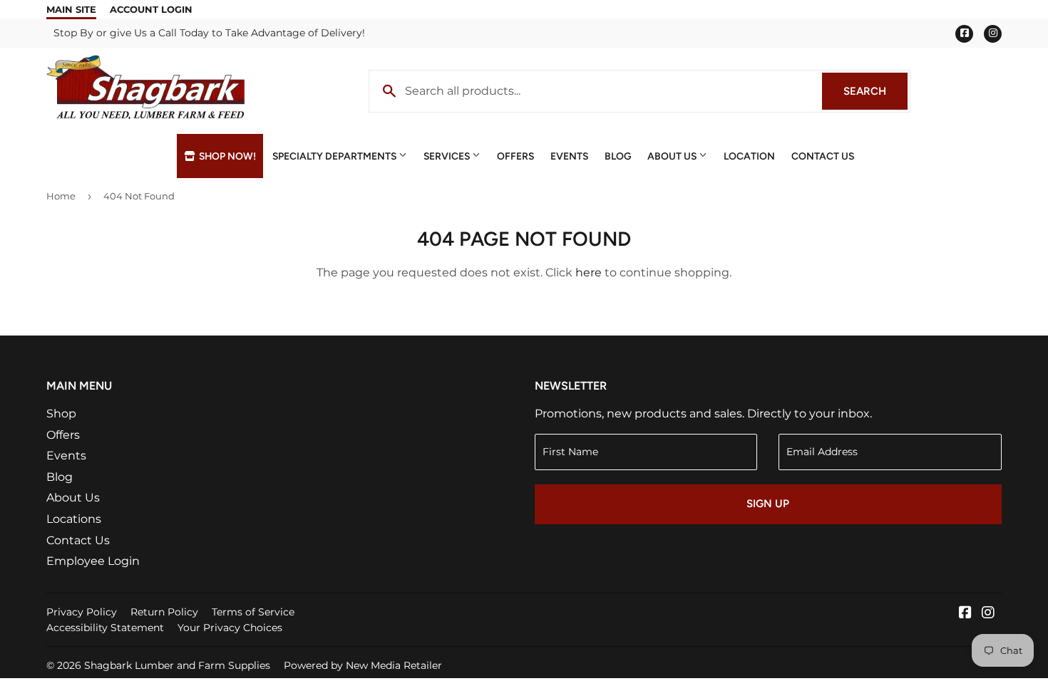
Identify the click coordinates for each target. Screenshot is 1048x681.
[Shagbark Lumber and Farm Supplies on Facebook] (965, 613)
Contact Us (822, 156)
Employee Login (93, 561)
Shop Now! (226, 156)
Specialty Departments (335, 156)
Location (749, 156)
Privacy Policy (81, 612)
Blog (618, 156)
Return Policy (164, 612)
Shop (61, 413)
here (588, 272)
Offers (515, 156)
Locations (73, 519)
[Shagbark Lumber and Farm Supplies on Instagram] (988, 613)
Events (569, 156)
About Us (673, 156)
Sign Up (767, 503)
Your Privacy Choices (230, 627)
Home (61, 196)
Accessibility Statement (105, 627)
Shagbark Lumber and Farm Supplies (177, 665)
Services (447, 156)
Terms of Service (253, 612)
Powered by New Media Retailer (363, 665)
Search (875, 91)
